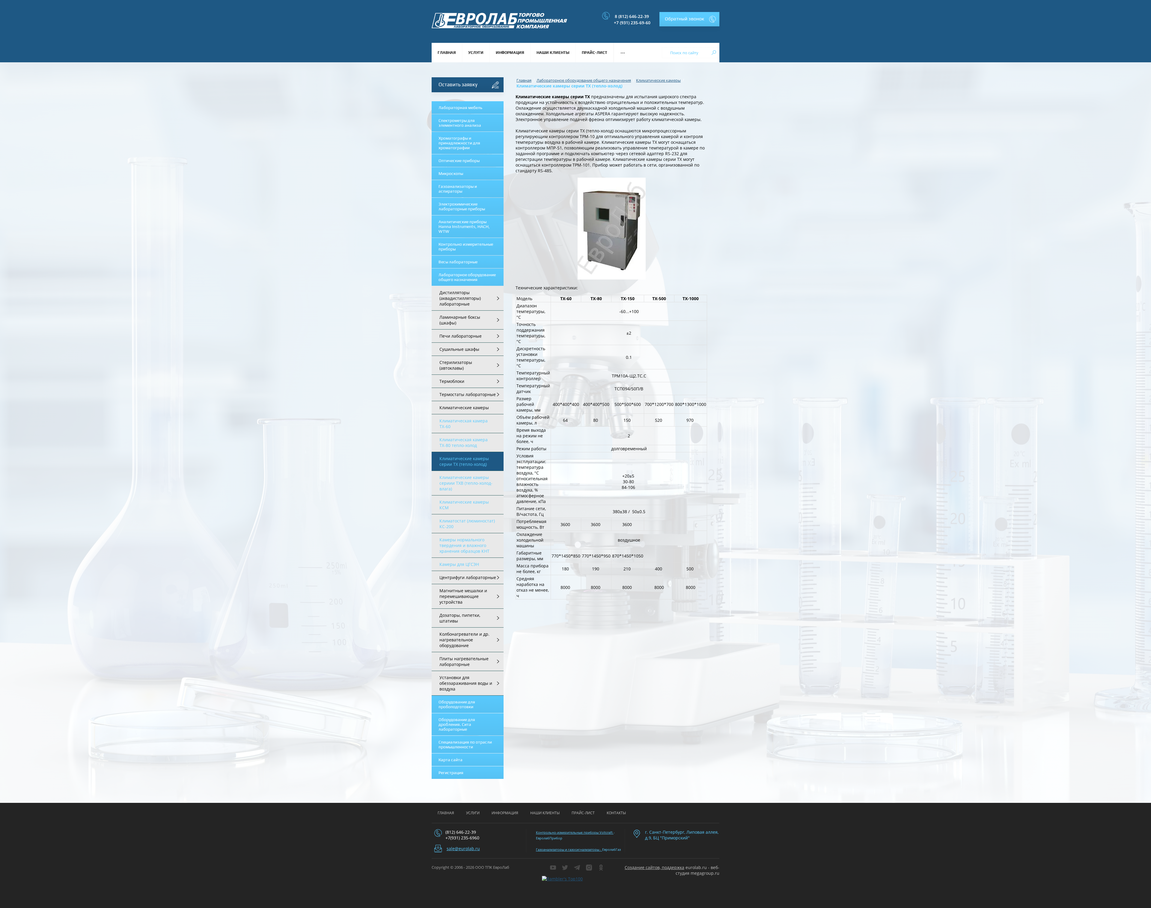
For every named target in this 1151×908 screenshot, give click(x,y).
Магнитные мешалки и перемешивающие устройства (463, 596)
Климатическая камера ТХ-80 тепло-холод (463, 442)
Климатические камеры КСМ (464, 504)
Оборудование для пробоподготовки (457, 704)
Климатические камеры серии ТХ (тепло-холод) (464, 461)
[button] (689, 19)
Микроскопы (451, 173)
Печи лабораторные (460, 336)
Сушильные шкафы (459, 349)
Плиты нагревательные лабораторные (464, 661)
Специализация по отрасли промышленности (465, 744)
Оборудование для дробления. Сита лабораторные (457, 724)
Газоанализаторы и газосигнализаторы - (569, 849)
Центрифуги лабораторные (467, 577)
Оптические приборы (459, 160)
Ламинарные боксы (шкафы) (459, 320)
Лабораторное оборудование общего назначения (467, 277)
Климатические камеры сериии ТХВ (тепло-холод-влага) (465, 483)
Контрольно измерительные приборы (466, 246)
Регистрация (451, 772)
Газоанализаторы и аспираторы (458, 189)
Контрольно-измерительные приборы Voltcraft (575, 832)
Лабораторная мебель (460, 107)
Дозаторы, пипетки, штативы (459, 618)
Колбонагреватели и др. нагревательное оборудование (464, 639)
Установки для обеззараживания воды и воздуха (465, 683)
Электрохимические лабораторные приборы (462, 206)
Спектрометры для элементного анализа (460, 123)
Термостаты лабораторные (467, 394)
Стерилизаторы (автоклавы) (455, 365)
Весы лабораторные (458, 261)
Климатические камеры (464, 407)
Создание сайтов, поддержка (654, 867)
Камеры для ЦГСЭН (459, 564)
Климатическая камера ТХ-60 (463, 423)
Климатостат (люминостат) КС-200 (467, 523)
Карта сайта (450, 759)
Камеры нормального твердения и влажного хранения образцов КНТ (464, 545)
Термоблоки (451, 381)
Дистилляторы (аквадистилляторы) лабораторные (460, 298)
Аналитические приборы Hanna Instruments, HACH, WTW (464, 226)
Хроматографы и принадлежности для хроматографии (459, 143)
